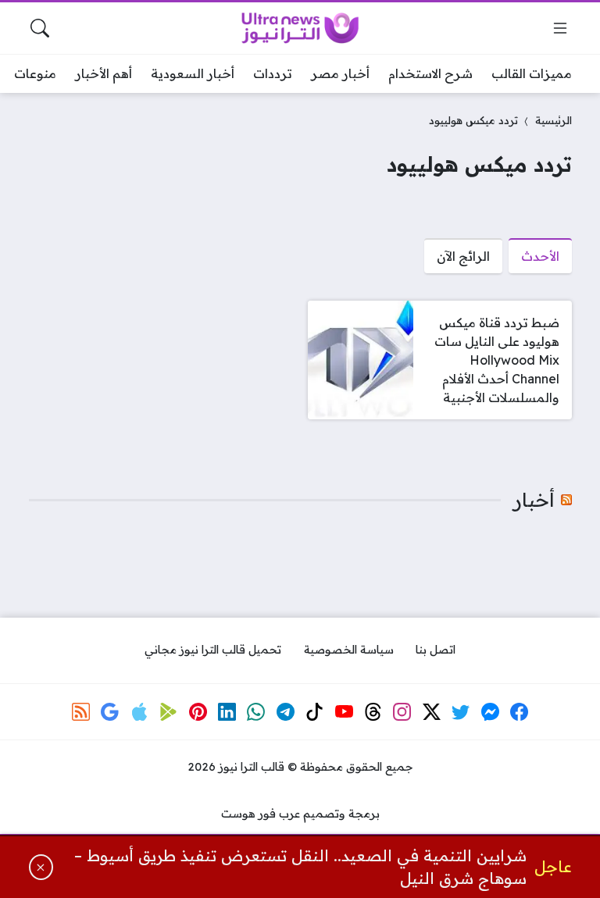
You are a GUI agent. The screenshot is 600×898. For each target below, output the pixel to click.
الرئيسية (553, 120)
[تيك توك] (314, 711)
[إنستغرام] (402, 711)
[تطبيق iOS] (139, 711)
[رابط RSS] (81, 711)
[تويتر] (460, 711)
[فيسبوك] (519, 711)
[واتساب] (256, 711)
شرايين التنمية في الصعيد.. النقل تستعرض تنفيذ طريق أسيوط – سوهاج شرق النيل (300, 867)
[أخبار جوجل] (110, 711)
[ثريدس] (373, 711)
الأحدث (540, 256)
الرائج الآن (463, 256)
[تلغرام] (285, 711)
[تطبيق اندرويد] (168, 711)
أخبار (534, 499)
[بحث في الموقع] (40, 28)
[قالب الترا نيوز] (300, 28)
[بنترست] (197, 711)
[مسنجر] (489, 711)
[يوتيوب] (343, 711)
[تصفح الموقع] (560, 28)
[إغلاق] (41, 867)
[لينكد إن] (227, 711)
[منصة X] (432, 711)
